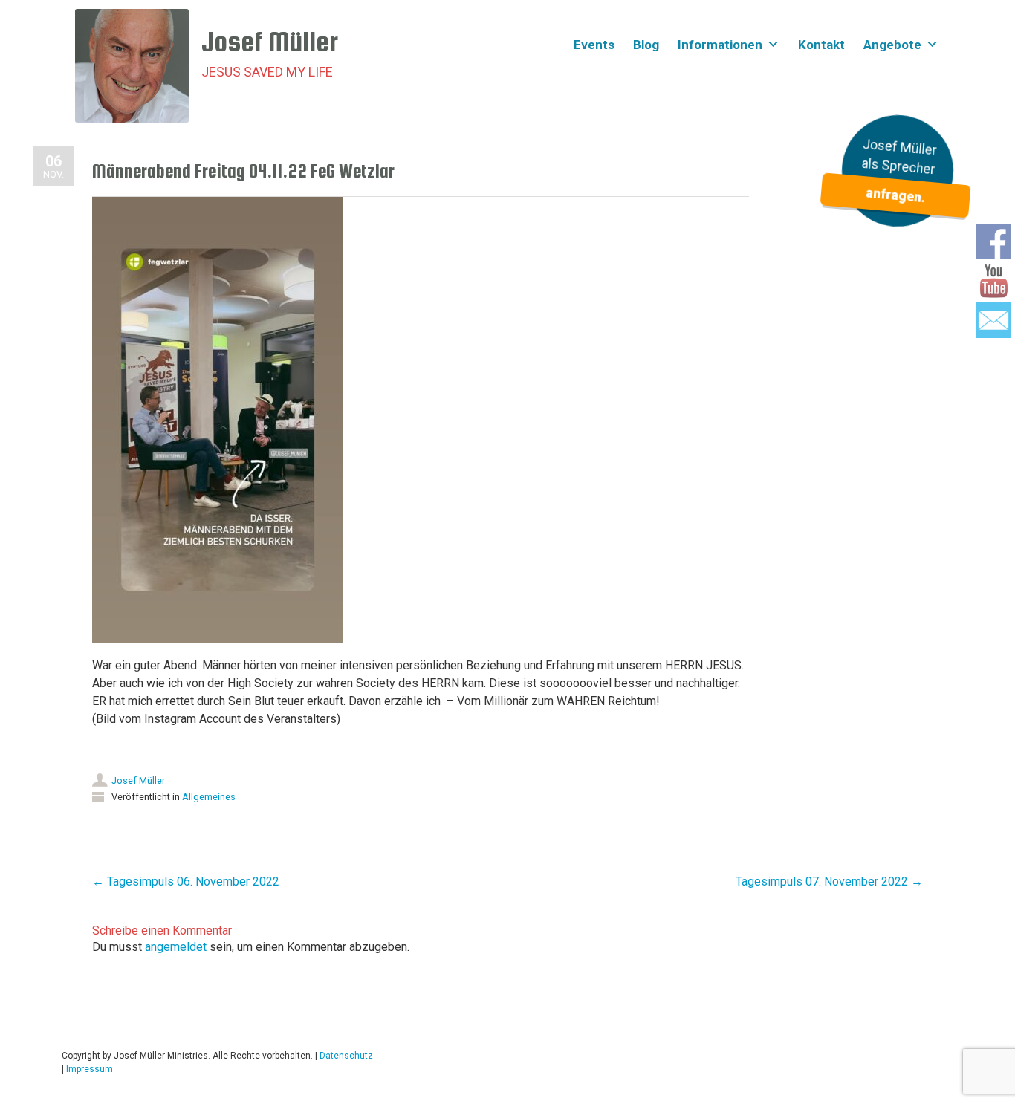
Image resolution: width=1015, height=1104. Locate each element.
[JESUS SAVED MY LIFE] (138, 66)
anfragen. (895, 195)
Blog (646, 44)
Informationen (720, 44)
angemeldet (176, 947)
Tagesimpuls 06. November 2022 (185, 881)
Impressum (89, 1069)
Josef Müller (138, 780)
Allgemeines (209, 796)
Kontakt (821, 44)
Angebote (892, 44)
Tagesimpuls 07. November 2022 (829, 881)
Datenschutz (346, 1056)
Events (594, 44)
